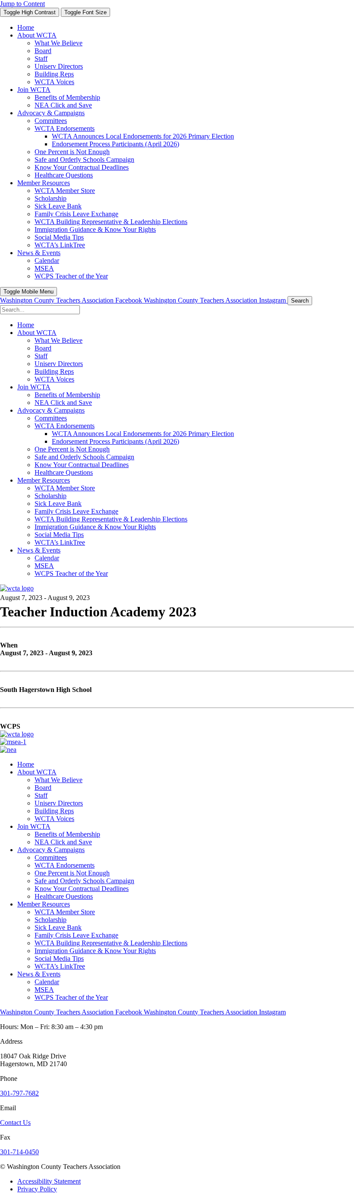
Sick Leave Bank (58, 927)
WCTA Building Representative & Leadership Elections (111, 943)
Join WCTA (34, 826)
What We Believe (58, 779)
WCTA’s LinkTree (60, 966)
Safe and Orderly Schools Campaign (84, 880)
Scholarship (50, 919)
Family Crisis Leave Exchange (76, 935)
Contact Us (15, 1122)
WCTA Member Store (65, 912)
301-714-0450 (19, 1152)
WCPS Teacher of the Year (71, 997)
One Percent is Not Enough (72, 873)
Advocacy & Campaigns (51, 849)
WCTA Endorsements (65, 865)
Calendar (47, 981)
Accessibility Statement (49, 1181)
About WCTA (37, 772)
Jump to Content (22, 3)
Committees (51, 857)
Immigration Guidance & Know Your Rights (95, 950)
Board (43, 787)
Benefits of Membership (67, 834)
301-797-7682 (19, 1093)
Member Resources (43, 904)
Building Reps (54, 811)
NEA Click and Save (63, 842)
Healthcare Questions (64, 896)
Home (25, 764)
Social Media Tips (59, 958)
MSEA (44, 989)
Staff (41, 795)
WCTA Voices (54, 818)
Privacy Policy (37, 1189)
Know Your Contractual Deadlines (82, 888)
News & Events (38, 974)
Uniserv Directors (59, 803)
